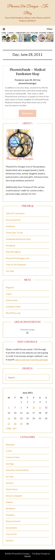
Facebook (10, 226)
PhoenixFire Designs (27, 330)
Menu (49, 28)
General (9, 483)
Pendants (10, 515)
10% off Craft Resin (15, 213)
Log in (9, 293)
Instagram (10, 245)
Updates (10, 540)
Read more (27, 113)
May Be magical (13, 251)
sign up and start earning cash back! (31, 359)
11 (40, 407)
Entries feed (11, 300)
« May (8, 428)
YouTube (10, 271)
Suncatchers (11, 527)
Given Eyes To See (14, 232)
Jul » (15, 428)
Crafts (9, 451)
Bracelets (10, 444)
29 (21, 423)
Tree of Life (11, 534)
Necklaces (10, 508)
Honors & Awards (14, 495)
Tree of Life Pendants (16, 264)
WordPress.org (13, 313)
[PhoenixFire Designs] (27, 333)
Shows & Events (13, 521)
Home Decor (12, 489)
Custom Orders (13, 457)
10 (33, 407)
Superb (27, 556)
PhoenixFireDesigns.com (17, 258)
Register (10, 287)
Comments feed (13, 306)
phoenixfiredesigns (28, 83)
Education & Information (17, 470)
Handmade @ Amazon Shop (18, 239)
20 (9, 418)
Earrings (10, 463)
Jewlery (9, 502)
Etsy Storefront (13, 220)
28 (15, 423)
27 (9, 423)
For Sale (9, 476)
